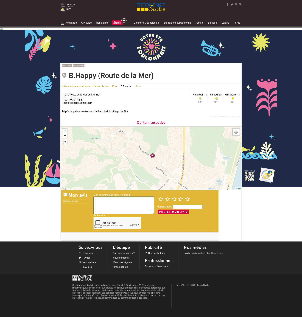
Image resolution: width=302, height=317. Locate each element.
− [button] (65, 136)
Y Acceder (126, 86)
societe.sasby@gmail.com (77, 102)
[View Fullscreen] (64, 142)
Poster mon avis (173, 211)
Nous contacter (121, 257)
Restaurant (78, 65)
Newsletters (89, 262)
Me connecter (68, 4)
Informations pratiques (76, 86)
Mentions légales (122, 262)
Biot (97, 94)
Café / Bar (66, 65)
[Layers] (236, 132)
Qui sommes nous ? (124, 253)
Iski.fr (203, 253)
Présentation (101, 86)
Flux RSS (87, 267)
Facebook (87, 253)
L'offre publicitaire (155, 253)
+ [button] (65, 131)
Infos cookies (120, 266)
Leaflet (238, 188)
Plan (115, 86)
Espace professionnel (157, 266)
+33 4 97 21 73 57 (73, 99)
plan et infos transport (73, 97)
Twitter (86, 257)
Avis (138, 86)
